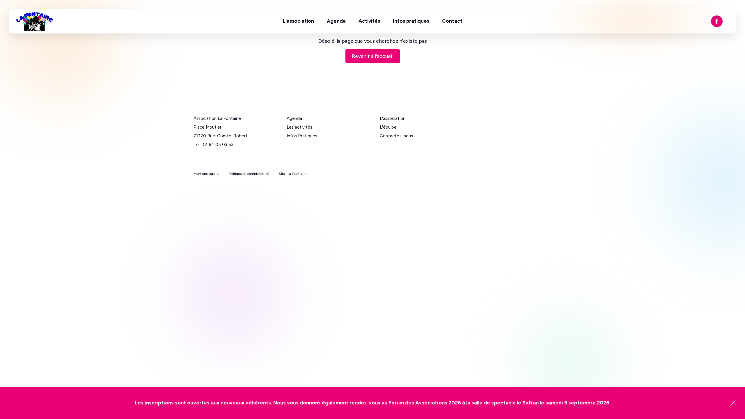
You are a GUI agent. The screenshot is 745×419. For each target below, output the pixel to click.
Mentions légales (206, 174)
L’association (298, 21)
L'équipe (388, 127)
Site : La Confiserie (293, 174)
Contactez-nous (396, 136)
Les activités (299, 127)
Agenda (336, 21)
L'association (392, 118)
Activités (369, 21)
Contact (452, 21)
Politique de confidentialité (248, 174)
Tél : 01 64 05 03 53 (213, 144)
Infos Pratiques (302, 136)
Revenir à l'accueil (372, 56)
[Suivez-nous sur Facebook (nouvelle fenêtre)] (717, 21)
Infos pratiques (411, 21)
